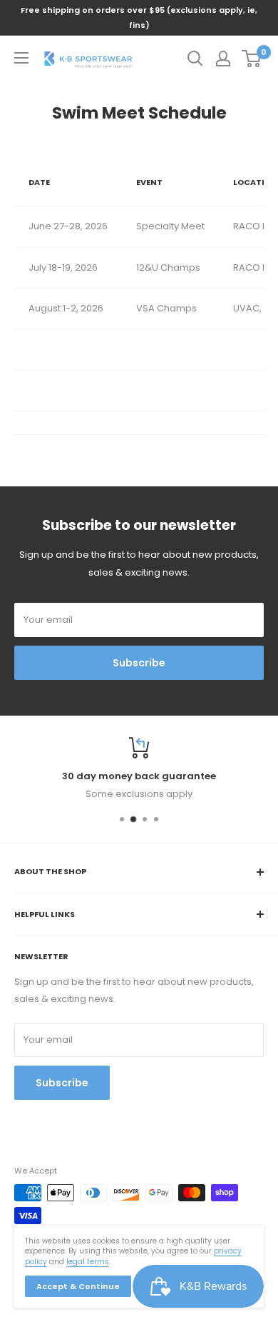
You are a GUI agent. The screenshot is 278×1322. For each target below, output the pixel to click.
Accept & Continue (78, 1286)
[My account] (223, 58)
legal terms (87, 1261)
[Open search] (195, 58)
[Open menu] (21, 58)
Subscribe (139, 663)
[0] (252, 58)
